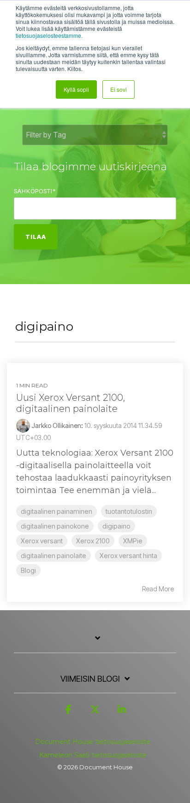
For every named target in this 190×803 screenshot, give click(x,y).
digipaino (116, 526)
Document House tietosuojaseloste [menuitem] (92, 742)
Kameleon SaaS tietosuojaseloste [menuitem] (93, 755)
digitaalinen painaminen (56, 511)
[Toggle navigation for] (95, 643)
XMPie (132, 541)
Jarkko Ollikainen (55, 425)
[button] (68, 713)
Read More (158, 589)
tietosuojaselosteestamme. (49, 35)
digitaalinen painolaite (53, 555)
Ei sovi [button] (118, 89)
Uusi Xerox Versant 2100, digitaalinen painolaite (70, 403)
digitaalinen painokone (55, 526)
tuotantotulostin (129, 511)
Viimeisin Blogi (90, 679)
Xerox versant (42, 541)
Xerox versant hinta (128, 555)
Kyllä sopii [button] (76, 89)
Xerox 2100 (93, 541)
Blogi (28, 570)
